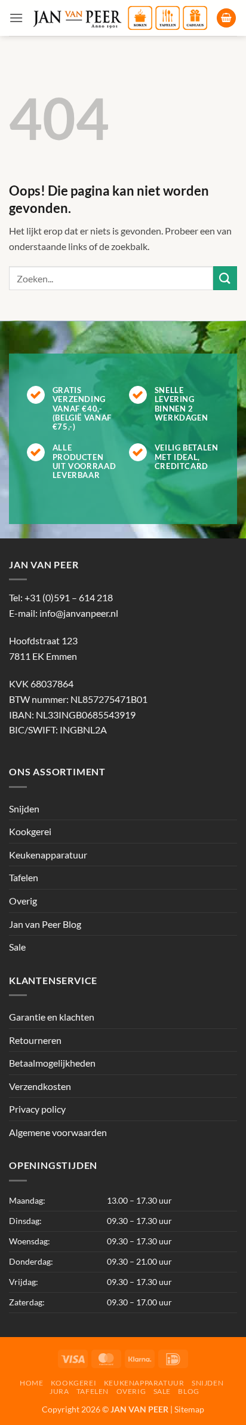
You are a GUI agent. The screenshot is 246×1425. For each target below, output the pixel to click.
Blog (188, 1391)
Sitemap (189, 1409)
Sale (17, 946)
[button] (16, 17)
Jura (59, 1391)
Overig (23, 900)
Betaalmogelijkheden (52, 1062)
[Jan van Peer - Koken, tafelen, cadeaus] (119, 18)
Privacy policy (37, 1109)
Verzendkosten (40, 1086)
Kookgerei (30, 831)
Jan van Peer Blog (45, 924)
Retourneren (35, 1040)
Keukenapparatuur (48, 854)
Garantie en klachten (51, 1016)
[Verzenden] (225, 278)
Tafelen (23, 877)
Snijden (24, 808)
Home (31, 1382)
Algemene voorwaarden (58, 1132)
